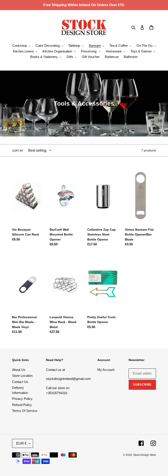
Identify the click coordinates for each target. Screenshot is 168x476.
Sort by (17, 150)
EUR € (21, 443)
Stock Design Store (144, 454)
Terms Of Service (24, 411)
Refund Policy (22, 405)
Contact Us (20, 382)
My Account (105, 370)
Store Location (22, 375)
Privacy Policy (22, 399)
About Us (18, 370)
